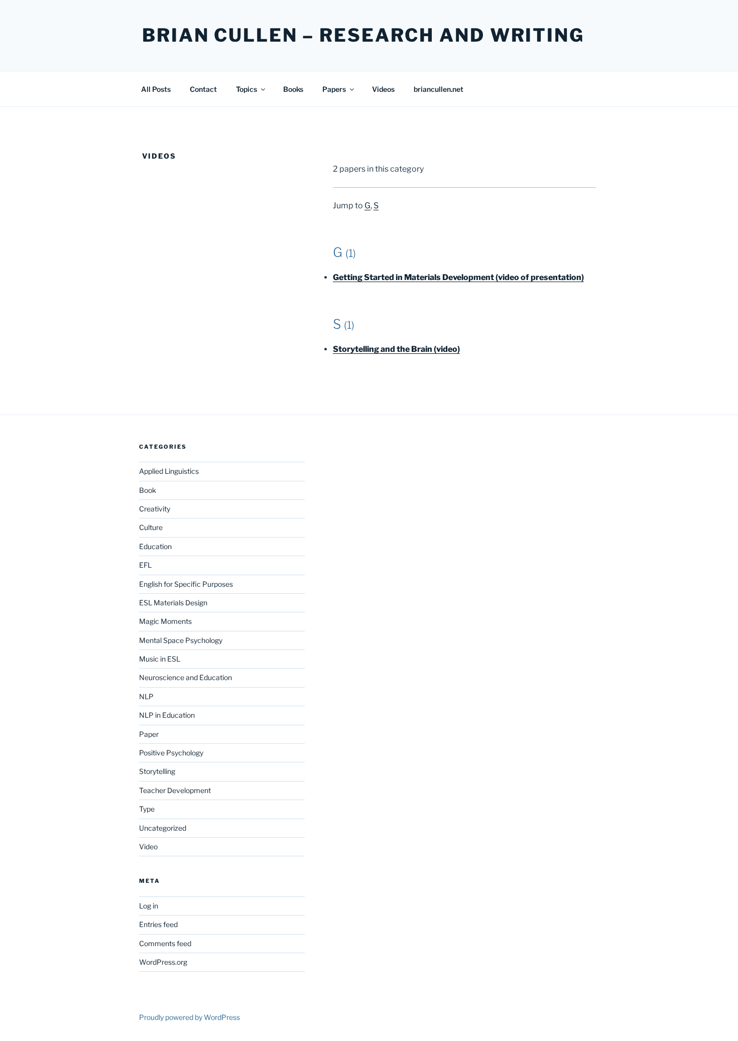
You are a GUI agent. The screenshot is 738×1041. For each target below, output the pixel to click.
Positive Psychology (171, 752)
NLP (146, 696)
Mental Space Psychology (180, 640)
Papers (334, 89)
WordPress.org (163, 962)
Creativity (154, 508)
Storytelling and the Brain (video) (396, 349)
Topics (246, 89)
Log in (148, 905)
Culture (151, 527)
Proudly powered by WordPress (189, 1017)
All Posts (156, 89)
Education (155, 546)
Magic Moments (165, 621)
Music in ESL (159, 659)
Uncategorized (162, 828)
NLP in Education (167, 715)
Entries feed (158, 924)
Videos (383, 89)
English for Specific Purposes (186, 584)
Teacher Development (175, 790)
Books (293, 89)
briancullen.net (438, 89)
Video (148, 846)
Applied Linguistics (169, 471)
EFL (145, 565)
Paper (149, 734)
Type (147, 809)
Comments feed (165, 943)
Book (147, 490)
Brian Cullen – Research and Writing (363, 35)
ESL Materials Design (173, 602)
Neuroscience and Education (185, 677)
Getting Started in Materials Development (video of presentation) (458, 277)
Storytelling (157, 771)
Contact (203, 89)
